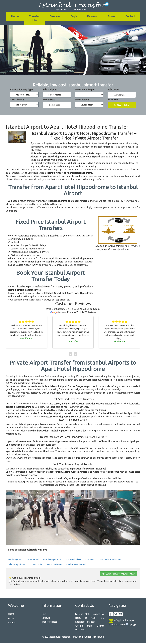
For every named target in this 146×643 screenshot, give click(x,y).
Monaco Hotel (33, 559)
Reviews (92, 16)
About (11, 618)
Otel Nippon (91, 559)
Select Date (113, 89)
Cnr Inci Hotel (37, 564)
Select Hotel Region (85, 89)
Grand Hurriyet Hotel (52, 559)
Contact (130, 16)
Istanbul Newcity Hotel (76, 564)
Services (55, 16)
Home (15, 16)
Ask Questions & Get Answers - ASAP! (118, 574)
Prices (111, 16)
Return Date (49, 99)
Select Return (17, 99)
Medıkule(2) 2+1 (15, 559)
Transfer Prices (49, 621)
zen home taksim (54, 564)
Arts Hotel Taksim (73, 559)
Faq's (74, 16)
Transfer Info (34, 18)
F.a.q (44, 614)
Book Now (113, 99)
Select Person (82, 99)
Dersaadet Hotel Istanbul (112, 559)
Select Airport (50, 89)
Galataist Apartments (17, 564)
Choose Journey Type (21, 89)
